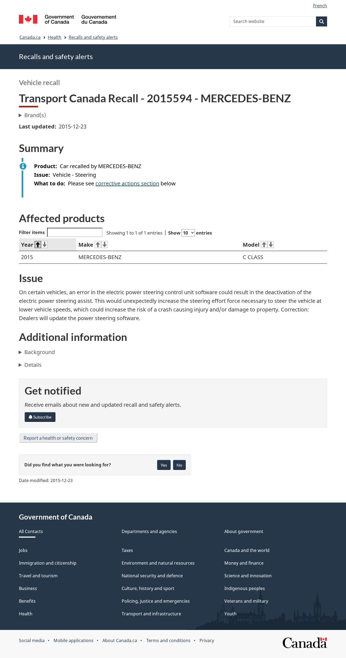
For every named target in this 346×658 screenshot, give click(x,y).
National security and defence (152, 576)
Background (39, 352)
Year (27, 244)
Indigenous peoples (244, 588)
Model (251, 244)
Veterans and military (246, 601)
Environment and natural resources (158, 563)
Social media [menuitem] (32, 640)
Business (28, 588)
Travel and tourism (38, 576)
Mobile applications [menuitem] (74, 640)
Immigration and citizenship (47, 563)
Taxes (127, 550)
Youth (230, 614)
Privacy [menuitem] (206, 640)
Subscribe (41, 416)
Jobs (23, 550)
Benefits (27, 601)
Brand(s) (35, 115)
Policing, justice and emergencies (156, 601)
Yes (164, 464)
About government (243, 531)
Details (33, 364)
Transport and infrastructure (151, 614)
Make (85, 244)
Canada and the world (247, 550)
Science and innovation (248, 576)
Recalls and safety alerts (93, 37)
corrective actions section (127, 183)
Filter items (32, 232)
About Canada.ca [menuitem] (119, 640)
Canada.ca (30, 37)
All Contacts (31, 531)
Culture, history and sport (148, 588)
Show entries (190, 233)
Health (54, 37)
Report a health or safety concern (58, 438)
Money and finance (244, 563)
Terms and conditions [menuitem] (168, 640)
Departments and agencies (149, 531)
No (179, 464)
